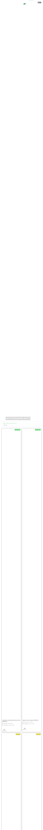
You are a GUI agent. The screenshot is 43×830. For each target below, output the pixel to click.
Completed (17, 429)
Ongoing (18, 734)
